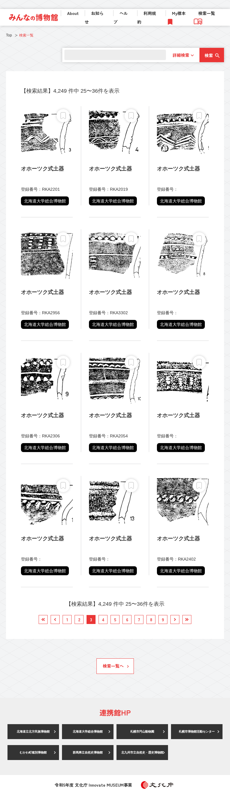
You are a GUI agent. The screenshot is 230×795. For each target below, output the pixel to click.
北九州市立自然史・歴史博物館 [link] (142, 752)
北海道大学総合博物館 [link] (88, 731)
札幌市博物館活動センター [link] (197, 731)
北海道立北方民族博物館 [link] (33, 731)
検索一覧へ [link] (113, 666)
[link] (33, 17)
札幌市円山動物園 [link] (142, 731)
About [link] (73, 13)
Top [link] (9, 35)
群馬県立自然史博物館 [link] (88, 752)
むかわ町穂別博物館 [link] (33, 752)
